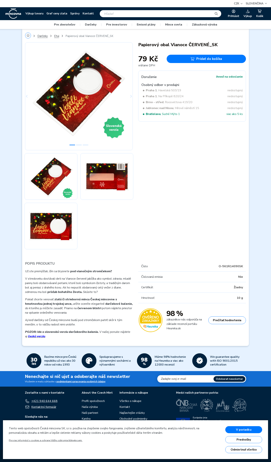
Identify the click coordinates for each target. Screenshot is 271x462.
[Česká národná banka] (186, 405)
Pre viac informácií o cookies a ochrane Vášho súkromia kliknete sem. (45, 440)
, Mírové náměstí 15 (172, 108)
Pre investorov (116, 25)
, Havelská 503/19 (163, 90)
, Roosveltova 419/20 (169, 102)
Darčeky (90, 25)
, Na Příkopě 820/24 (165, 96)
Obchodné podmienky (133, 419)
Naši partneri (90, 413)
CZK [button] (237, 3)
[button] (256, 3)
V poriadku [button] (243, 430)
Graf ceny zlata (56, 13)
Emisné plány (146, 25)
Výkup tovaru (34, 13)
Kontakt (88, 13)
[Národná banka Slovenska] (239, 405)
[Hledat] (216, 13)
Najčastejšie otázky (132, 413)
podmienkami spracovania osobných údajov (80, 381)
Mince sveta (173, 25)
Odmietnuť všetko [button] (244, 450)
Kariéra (86, 419)
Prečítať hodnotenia (227, 320)
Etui (56, 36)
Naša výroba (90, 407)
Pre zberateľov (64, 25)
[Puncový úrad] (222, 405)
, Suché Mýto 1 (163, 114)
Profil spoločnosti (93, 401)
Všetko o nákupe (130, 401)
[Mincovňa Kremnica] (206, 405)
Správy (75, 13)
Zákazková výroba (204, 25)
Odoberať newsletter (229, 379)
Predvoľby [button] (244, 440)
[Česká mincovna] (13, 14)
